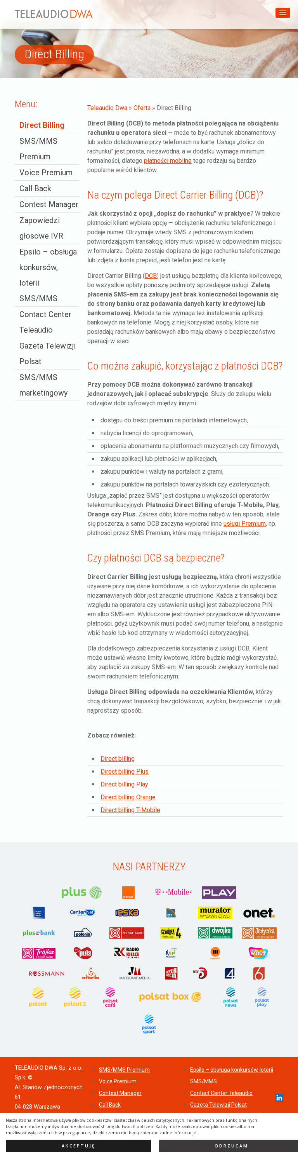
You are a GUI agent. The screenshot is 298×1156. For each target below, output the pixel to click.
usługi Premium (245, 523)
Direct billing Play (124, 784)
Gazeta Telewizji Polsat (218, 1105)
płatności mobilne (168, 160)
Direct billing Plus (124, 771)
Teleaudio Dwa (107, 108)
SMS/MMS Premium (124, 1070)
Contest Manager (48, 204)
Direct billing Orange (128, 797)
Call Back (35, 188)
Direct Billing (41, 125)
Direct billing (117, 758)
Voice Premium (46, 172)
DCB (151, 275)
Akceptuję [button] (78, 1146)
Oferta (142, 108)
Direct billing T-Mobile (130, 810)
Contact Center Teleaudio (221, 1093)
